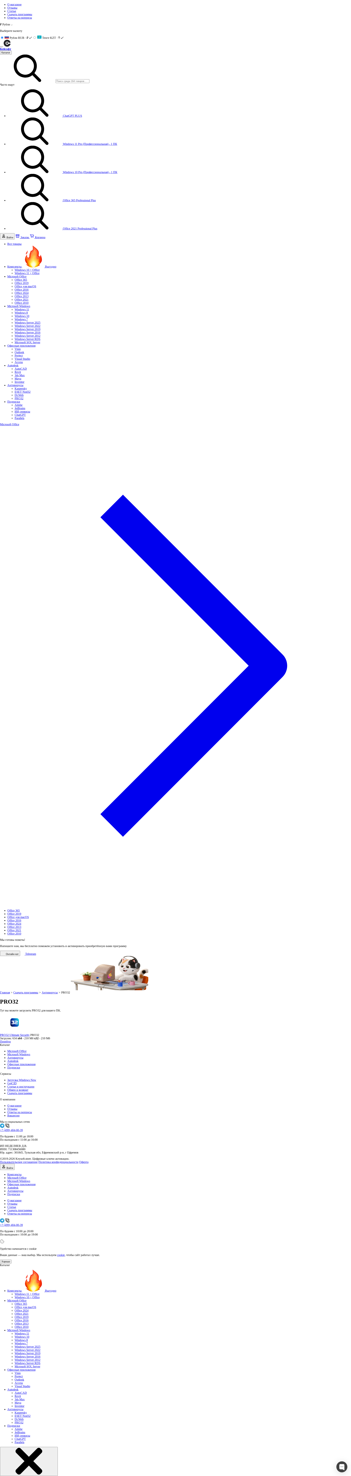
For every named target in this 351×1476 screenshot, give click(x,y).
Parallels (19, 418)
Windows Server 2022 (27, 325)
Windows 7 (21, 319)
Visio (18, 349)
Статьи (11, 11)
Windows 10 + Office (27, 269)
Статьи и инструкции (20, 1086)
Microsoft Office (17, 276)
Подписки (13, 401)
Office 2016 (22, 289)
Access (19, 362)
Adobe (18, 405)
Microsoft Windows (18, 306)
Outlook (19, 352)
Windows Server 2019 (27, 329)
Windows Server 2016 (27, 332)
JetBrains (20, 408)
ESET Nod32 (23, 391)
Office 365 (21, 279)
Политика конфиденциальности (58, 1162)
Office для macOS (25, 286)
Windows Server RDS (27, 339)
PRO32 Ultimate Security (15, 1035)
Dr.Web (19, 395)
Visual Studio (22, 358)
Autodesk (12, 365)
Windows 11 (22, 309)
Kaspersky (21, 388)
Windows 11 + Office (27, 273)
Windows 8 (21, 312)
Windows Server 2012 (27, 335)
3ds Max (20, 375)
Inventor (19, 381)
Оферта (83, 1162)
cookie (61, 1255)
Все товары (14, 243)
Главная (5, 992)
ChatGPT (20, 414)
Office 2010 (22, 302)
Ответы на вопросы (19, 17)
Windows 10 (22, 316)
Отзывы (12, 7)
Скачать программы (19, 14)
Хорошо (5, 1261)
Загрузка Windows (21, 1080)
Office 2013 (22, 296)
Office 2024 (22, 293)
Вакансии (13, 1115)
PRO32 (19, 398)
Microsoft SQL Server (27, 342)
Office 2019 (22, 283)
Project (19, 355)
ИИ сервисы (22, 411)
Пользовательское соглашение (19, 1162)
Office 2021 (22, 299)
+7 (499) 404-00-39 (11, 1130)
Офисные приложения (21, 345)
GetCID (12, 1083)
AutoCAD (21, 368)
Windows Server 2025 (27, 322)
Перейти (5, 1041)
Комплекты (31, 266)
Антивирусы (15, 385)
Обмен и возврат (17, 1089)
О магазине (14, 4)
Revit (18, 372)
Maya (18, 378)
